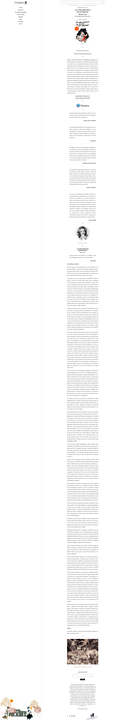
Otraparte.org (71, 5)
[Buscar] (103, 2)
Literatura (83, 5)
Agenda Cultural (77, 5)
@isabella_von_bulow (90, 59)
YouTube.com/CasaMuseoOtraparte (82, 53)
